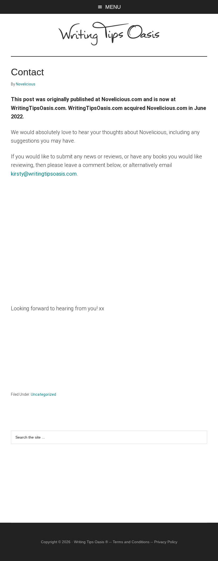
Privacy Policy (165, 542)
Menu (113, 7)
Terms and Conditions (131, 542)
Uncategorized (43, 394)
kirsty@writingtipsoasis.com (44, 174)
